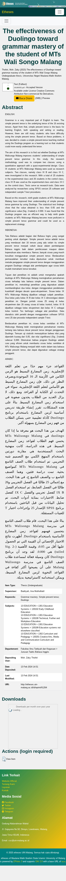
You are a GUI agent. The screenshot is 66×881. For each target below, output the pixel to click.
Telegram (8, 811)
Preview (46, 98)
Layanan (6, 787)
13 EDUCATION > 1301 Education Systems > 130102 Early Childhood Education (37, 609)
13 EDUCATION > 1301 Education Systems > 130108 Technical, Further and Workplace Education (40, 618)
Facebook (9, 802)
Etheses (7, 12)
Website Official (9, 781)
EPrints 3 (17, 861)
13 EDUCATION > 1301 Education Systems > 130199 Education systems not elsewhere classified (41, 627)
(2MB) (30, 98)
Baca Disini (25, 98)
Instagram (9, 808)
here (63, 861)
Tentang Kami (8, 784)
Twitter (7, 805)
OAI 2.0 (39, 861)
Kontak (5, 790)
